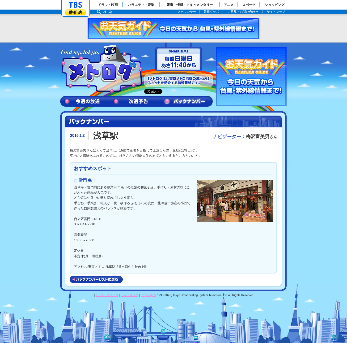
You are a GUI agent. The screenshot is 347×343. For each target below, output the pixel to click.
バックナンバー (187, 101)
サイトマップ (129, 295)
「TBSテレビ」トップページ (75, 5)
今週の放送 (85, 101)
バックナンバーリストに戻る (96, 279)
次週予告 (136, 101)
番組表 (75, 12)
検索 (108, 12)
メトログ (101, 69)
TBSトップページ (107, 295)
